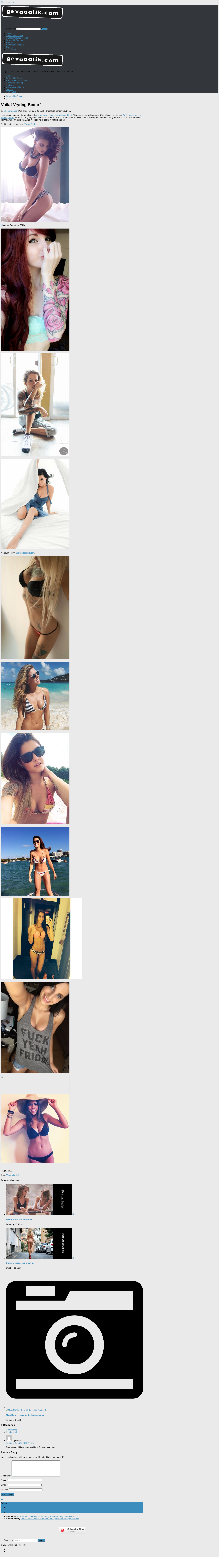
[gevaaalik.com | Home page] (109, 13)
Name (4, 1480)
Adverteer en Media (15, 45)
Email (4, 1485)
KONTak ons (11, 49)
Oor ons (9, 47)
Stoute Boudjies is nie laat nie (20, 1263)
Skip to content (7, 2)
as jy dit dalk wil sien (25, 553)
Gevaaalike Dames (14, 36)
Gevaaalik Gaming (14, 40)
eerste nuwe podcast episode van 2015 (54, 115)
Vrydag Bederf (30, 124)
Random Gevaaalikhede (17, 38)
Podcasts (10, 42)
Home (9, 33)
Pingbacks (11, 1432)
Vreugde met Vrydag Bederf (19, 1219)
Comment (6, 1476)
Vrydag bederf (12, 1175)
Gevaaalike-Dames (14, 96)
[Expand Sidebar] (2, 1499)
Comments (11, 1430)
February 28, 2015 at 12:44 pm (20, 1443)
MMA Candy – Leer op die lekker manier (25, 1415)
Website (4, 1490)
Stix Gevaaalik (10, 111)
